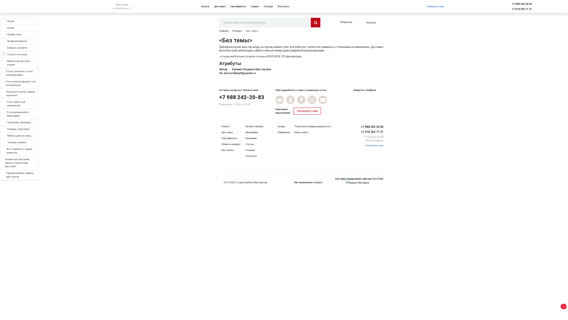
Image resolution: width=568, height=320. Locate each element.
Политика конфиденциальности (312, 126)
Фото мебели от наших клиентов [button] (19, 151)
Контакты (251, 156)
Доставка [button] (220, 6)
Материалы (252, 132)
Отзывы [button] (268, 6)
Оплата (225, 126)
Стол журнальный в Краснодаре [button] (18, 114)
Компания (251, 138)
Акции (281, 126)
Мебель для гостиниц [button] (19, 135)
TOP (563, 306)
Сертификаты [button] (238, 6)
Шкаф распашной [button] (17, 41)
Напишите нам (435, 6)
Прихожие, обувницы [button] (19, 122)
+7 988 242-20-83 (241, 97)
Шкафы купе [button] (14, 34)
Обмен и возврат (231, 144)
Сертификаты (229, 138)
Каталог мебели (254, 126)
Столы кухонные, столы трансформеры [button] (19, 73)
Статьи (250, 144)
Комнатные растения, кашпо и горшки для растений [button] (17, 163)
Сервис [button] (255, 6)
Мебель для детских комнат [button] (18, 63)
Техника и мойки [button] (16, 142)
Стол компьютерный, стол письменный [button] (21, 83)
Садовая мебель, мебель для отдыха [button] (20, 175)
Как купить (228, 150)
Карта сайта (301, 132)
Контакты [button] (283, 6)
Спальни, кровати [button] (17, 47)
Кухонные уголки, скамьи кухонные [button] (20, 93)
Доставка (227, 132)
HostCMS (377, 178)
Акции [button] (10, 21)
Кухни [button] (10, 27)
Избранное (346, 22)
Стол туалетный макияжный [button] (16, 104)
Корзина (371, 22)
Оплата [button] (205, 6)
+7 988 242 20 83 (522, 3)
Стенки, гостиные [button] (17, 54)
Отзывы (250, 150)
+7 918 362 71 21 (522, 9)
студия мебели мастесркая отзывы (243, 56)
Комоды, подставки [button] (18, 129)
